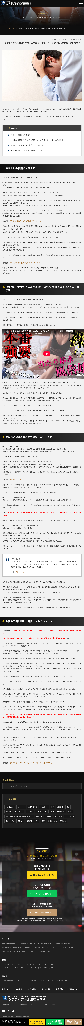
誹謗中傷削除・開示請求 (41, 947)
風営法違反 (58, 816)
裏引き (70, 812)
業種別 (4, 960)
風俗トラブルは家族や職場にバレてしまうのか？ (25, 263)
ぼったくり (21, 807)
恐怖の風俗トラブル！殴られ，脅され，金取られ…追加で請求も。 (31, 763)
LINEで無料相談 (55, 1022)
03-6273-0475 (43, 874)
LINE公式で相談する (43, 893)
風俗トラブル (10, 821)
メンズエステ (10, 807)
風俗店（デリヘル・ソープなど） (12, 964)
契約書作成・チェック (44, 944)
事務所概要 (5, 1004)
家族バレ (63, 821)
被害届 (52, 812)
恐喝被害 (48, 816)
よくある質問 (46, 989)
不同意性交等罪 (41, 812)
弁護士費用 (59, 989)
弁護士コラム (6, 989)
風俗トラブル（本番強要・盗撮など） (42, 951)
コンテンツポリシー (49, 1004)
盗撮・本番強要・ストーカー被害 (12, 947)
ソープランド (69, 816)
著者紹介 (19, 989)
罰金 (68, 807)
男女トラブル (22, 980)
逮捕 (52, 807)
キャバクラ (44, 807)
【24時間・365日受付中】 (38, 1022)
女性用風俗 (61, 812)
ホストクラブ (19, 812)
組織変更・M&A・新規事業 (27, 944)
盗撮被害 (8, 812)
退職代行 (20, 821)
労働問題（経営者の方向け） (63, 944)
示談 (43, 821)
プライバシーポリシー (25, 1004)
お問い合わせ (73, 989)
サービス (5, 939)
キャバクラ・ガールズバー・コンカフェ (15, 968)
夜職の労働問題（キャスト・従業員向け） (19, 816)
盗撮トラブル (52, 821)
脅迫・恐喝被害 (62, 980)
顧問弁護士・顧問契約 (8, 944)
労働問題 (42, 980)
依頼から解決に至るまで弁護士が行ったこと (27, 145)
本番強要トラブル (32, 821)
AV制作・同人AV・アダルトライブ (42, 968)
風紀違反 (60, 807)
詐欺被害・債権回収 (8, 980)
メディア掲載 (32, 989)
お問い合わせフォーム (43, 912)
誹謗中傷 (33, 980)
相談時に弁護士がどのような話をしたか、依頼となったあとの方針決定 (37, 140)
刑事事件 (39, 816)
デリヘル (30, 812)
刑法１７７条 (20, 572)
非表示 (14, 128)
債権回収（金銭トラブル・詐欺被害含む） (64, 947)
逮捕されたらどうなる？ (17, 480)
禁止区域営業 (32, 807)
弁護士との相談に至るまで (21, 135)
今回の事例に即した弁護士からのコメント (26, 150)
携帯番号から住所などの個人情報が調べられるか (25, 221)
